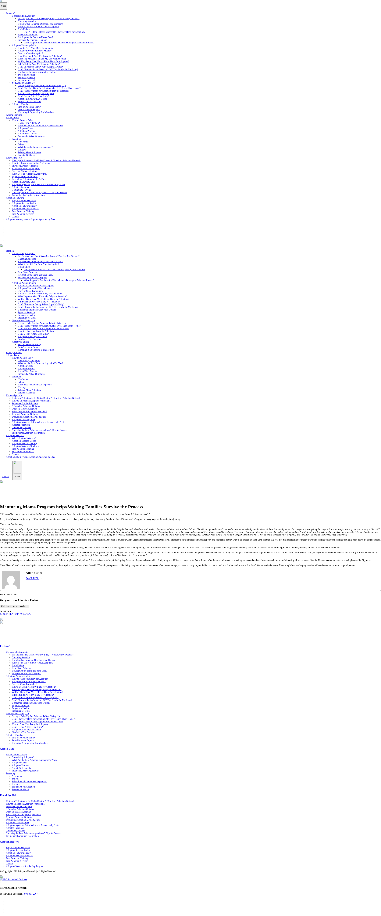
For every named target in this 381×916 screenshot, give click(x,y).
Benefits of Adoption (28, 34)
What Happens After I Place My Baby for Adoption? (42, 58)
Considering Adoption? (29, 123)
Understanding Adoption (23, 16)
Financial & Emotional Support (32, 40)
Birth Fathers (24, 29)
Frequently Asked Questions (31, 136)
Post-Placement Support (29, 109)
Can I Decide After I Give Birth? (33, 96)
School (21, 144)
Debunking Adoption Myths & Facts (29, 179)
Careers (15, 216)
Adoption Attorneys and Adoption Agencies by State (30, 219)
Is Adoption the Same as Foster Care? (35, 37)
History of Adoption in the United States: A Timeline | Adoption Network (46, 160)
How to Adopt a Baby (22, 120)
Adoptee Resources (21, 187)
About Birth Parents (27, 133)
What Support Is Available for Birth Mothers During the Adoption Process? (59, 42)
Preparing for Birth (27, 80)
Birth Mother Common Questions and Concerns (40, 24)
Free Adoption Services (23, 214)
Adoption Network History (24, 206)
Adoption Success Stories (24, 203)
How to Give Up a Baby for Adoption (36, 93)
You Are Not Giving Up (23, 82)
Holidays (22, 149)
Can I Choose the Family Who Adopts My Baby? (41, 66)
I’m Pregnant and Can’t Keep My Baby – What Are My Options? (48, 18)
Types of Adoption (26, 74)
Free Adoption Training (23, 211)
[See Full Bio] (41, 578)
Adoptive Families (20, 104)
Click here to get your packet (14, 606)
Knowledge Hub (14, 157)
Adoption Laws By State (23, 182)
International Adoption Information (28, 195)
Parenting (16, 139)
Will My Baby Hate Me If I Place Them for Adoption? (43, 61)
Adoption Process (26, 131)
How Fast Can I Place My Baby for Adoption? (40, 56)
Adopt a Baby (12, 117)
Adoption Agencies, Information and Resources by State (38, 184)
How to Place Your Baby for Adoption (36, 48)
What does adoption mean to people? (35, 147)
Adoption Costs (25, 128)
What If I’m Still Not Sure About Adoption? (38, 26)
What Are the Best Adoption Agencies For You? (40, 125)
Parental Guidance (26, 155)
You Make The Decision (29, 101)
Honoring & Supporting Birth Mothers (36, 112)
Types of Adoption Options (25, 176)
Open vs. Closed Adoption (24, 171)
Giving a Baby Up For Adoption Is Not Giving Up (42, 85)
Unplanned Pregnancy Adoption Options (37, 72)
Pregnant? (10, 13)
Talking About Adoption (29, 152)
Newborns (23, 141)
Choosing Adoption (27, 21)
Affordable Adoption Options (26, 168)
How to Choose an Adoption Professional (31, 163)
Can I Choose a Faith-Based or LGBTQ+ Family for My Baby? (48, 69)
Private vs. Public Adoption (25, 165)
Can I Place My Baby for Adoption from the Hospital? (43, 91)
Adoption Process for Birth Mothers (34, 50)
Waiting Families (14, 115)
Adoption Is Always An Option (32, 99)
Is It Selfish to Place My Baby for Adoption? (39, 64)
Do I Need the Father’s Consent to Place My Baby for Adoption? (54, 32)
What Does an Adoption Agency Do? (29, 173)
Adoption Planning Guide (24, 45)
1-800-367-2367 (30, 894)
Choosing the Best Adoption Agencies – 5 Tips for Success (39, 192)
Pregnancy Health (26, 77)
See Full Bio (32, 578)
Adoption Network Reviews (25, 208)
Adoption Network (15, 198)
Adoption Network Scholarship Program (25, 866)
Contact (5, 476)
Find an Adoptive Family (29, 107)
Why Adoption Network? (24, 200)
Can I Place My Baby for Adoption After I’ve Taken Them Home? (49, 88)
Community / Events (21, 190)
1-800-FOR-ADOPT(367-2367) (15, 614)
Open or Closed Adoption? (30, 53)
